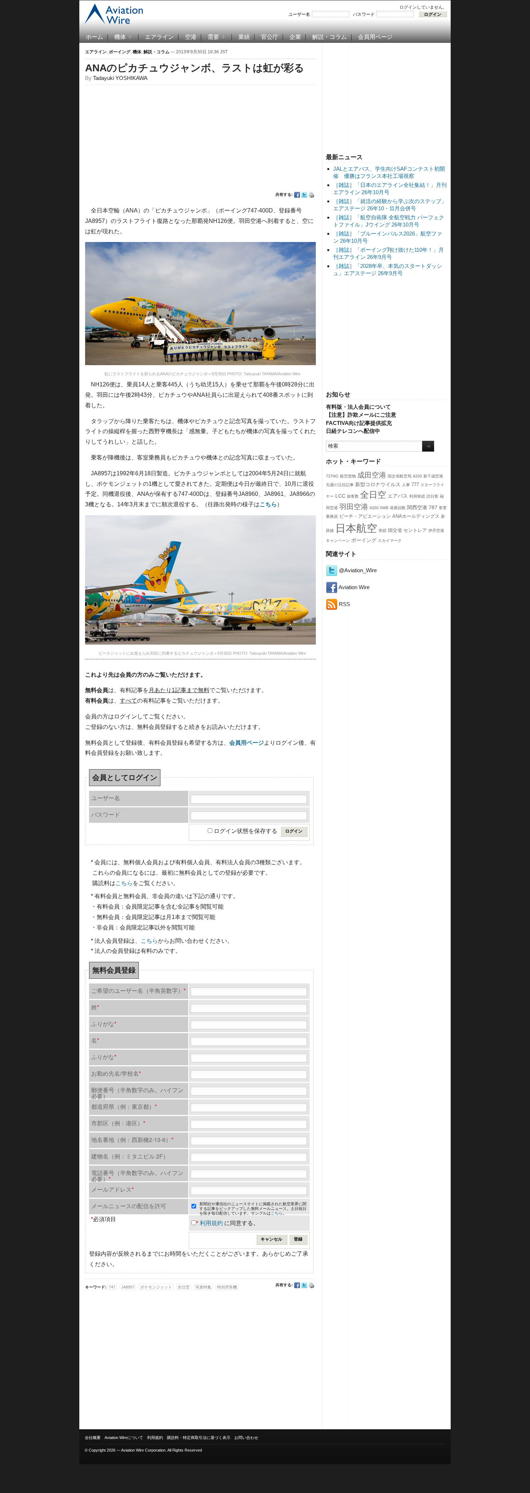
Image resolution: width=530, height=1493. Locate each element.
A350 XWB (379, 508)
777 (415, 484)
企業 (295, 37)
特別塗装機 (227, 1287)
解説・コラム (329, 37)
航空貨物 (348, 476)
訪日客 (432, 496)
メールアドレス (112, 1189)
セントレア (415, 530)
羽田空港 (353, 507)
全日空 (373, 494)
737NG (332, 476)
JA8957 (127, 1287)
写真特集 (203, 1287)
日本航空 (356, 528)
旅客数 (353, 496)
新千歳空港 (433, 476)
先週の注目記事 (340, 485)
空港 (190, 37)
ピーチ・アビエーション (365, 516)
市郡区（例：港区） (118, 1123)
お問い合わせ (246, 1437)
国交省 (395, 530)
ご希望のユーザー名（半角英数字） (138, 990)
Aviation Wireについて (124, 1437)
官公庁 (269, 37)
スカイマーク (390, 540)
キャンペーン (338, 540)
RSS (343, 604)
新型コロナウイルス (378, 484)
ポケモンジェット (156, 1287)
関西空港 (417, 507)
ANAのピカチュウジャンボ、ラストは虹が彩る (194, 67)
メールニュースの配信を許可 (128, 1206)
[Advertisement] (386, 96)
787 (433, 507)
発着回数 (398, 508)
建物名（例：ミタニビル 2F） (130, 1156)
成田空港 (371, 475)
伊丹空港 (436, 530)
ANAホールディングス (416, 516)
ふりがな (103, 1023)
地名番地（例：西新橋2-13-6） (132, 1139)
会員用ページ (375, 37)
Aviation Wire (353, 587)
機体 (120, 37)
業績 (244, 37)
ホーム (94, 37)
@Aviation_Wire (357, 570)
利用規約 (211, 1223)
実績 (383, 530)
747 (112, 1287)
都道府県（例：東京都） (124, 1106)
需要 (213, 37)
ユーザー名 (299, 14)
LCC (340, 496)
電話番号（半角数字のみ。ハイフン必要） (137, 1175)
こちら (124, 883)
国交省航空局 (399, 476)
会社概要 (93, 1437)
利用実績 (417, 496)
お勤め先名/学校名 (116, 1073)
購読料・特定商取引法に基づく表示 (198, 1437)
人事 (406, 485)
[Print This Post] (311, 195)
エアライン (159, 37)
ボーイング (363, 540)
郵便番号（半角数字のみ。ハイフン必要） (137, 1092)
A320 (417, 476)
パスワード (364, 14)
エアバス (398, 496)
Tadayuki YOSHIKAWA (120, 78)
